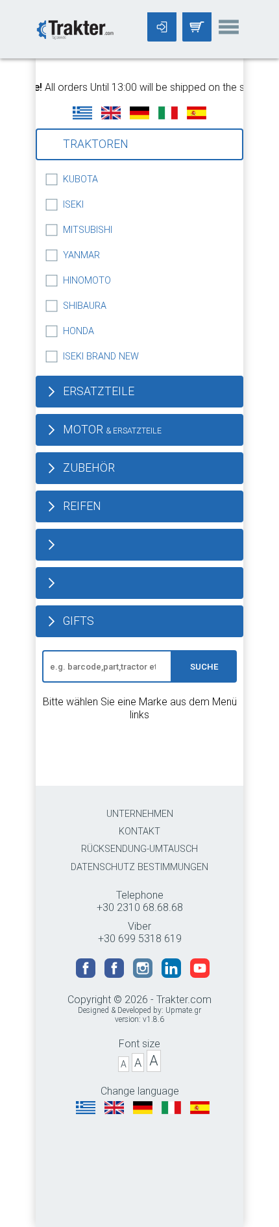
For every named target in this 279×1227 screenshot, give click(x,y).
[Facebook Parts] (115, 974)
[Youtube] (200, 974)
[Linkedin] (173, 974)
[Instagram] (144, 974)
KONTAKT (139, 831)
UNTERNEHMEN (139, 814)
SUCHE (204, 667)
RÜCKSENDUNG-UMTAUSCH (139, 849)
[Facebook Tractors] (87, 974)
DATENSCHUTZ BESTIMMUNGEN (139, 867)
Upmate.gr (183, 1010)
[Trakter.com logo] (75, 28)
